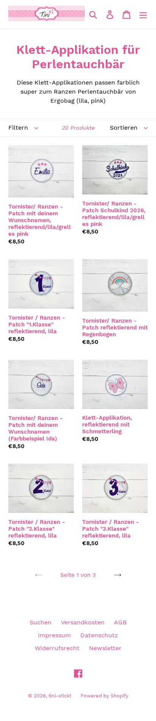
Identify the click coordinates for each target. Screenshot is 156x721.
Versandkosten (83, 622)
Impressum (54, 635)
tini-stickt (59, 696)
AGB (120, 622)
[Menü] (143, 14)
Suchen (40, 622)
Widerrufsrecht (57, 648)
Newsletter (105, 648)
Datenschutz (99, 635)
